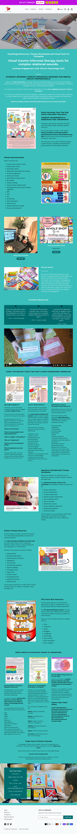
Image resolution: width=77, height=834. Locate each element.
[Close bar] (76, 1)
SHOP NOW (21, 258)
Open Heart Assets (12, 829)
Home (27, 9)
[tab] (37, 46)
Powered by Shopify (23, 829)
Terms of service (9, 817)
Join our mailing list (44, 810)
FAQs (5, 810)
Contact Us (48, 9)
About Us (7, 812)
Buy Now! (40, 2)
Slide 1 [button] (37, 46)
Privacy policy (8, 819)
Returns (41, 9)
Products (33, 9)
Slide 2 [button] (39, 46)
